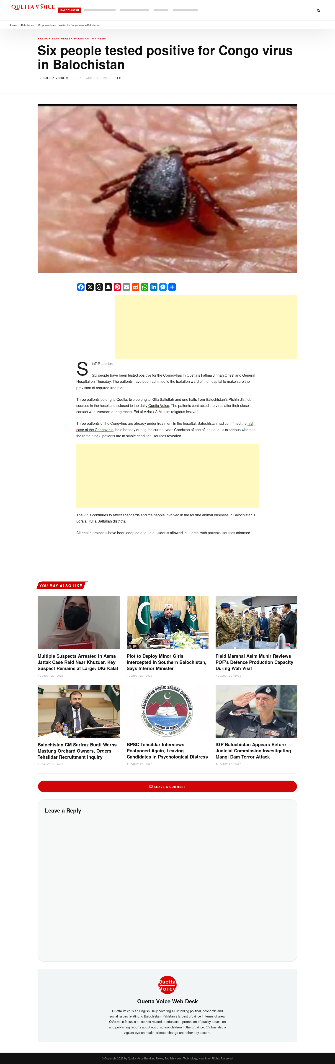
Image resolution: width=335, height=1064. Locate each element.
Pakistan (81, 38)
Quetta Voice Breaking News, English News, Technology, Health (167, 1058)
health (67, 38)
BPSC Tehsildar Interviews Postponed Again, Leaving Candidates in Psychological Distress (167, 750)
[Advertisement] (206, 327)
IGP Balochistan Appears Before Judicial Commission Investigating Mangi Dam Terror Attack (253, 750)
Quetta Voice (158, 405)
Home (13, 25)
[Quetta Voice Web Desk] (167, 984)
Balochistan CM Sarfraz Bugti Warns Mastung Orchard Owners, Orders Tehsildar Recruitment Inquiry (77, 750)
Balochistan (69, 10)
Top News (98, 38)
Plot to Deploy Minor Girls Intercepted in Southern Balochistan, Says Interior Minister (166, 662)
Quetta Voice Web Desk (62, 78)
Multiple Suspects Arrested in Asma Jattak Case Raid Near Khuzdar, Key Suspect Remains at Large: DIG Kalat (78, 662)
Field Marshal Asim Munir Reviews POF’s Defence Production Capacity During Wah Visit (254, 662)
